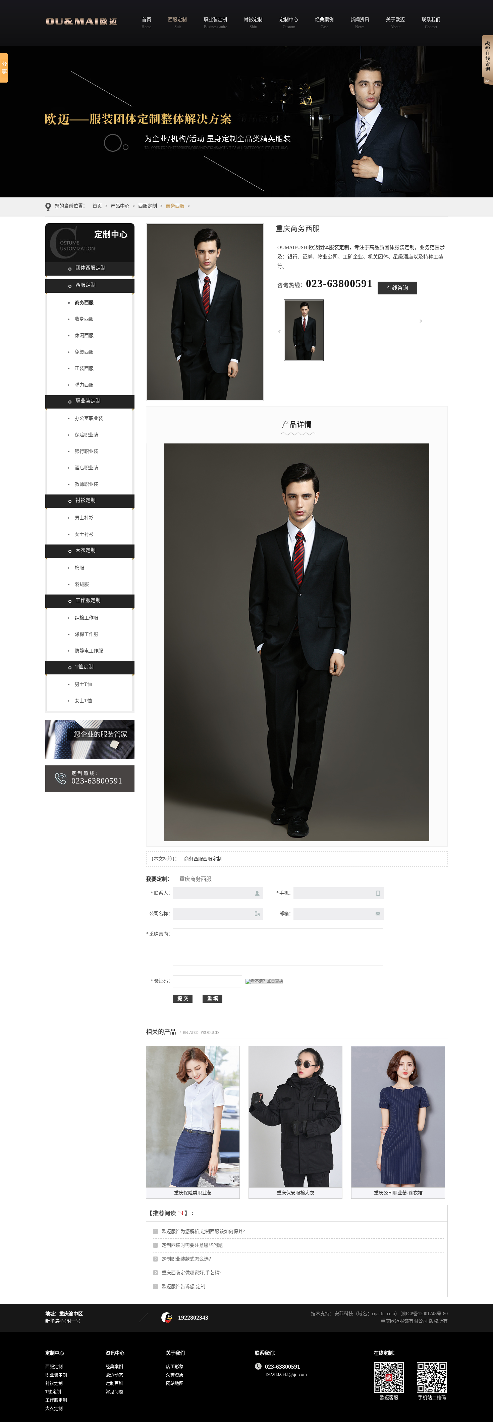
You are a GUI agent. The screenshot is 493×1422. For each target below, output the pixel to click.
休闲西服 (84, 335)
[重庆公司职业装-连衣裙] (398, 1116)
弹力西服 (84, 384)
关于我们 (175, 1353)
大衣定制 (85, 550)
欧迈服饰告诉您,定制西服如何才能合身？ (205, 1286)
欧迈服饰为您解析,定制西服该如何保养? (203, 1231)
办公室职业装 (89, 418)
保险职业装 (86, 434)
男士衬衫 (84, 517)
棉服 (79, 567)
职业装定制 (88, 401)
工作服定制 (88, 600)
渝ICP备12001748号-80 (424, 1313)
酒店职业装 (86, 467)
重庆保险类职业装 (193, 1192)
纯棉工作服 (86, 617)
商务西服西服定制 (203, 858)
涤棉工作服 (86, 634)
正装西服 (84, 368)
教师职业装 (86, 484)
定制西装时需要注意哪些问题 (192, 1245)
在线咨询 (397, 288)
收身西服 (84, 319)
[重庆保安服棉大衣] (295, 1116)
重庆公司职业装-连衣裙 (398, 1192)
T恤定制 (84, 666)
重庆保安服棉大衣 (295, 1192)
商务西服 (175, 205)
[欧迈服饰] (85, 21)
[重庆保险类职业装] (192, 1116)
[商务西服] (246, 121)
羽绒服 (82, 584)
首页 (97, 205)
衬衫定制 (85, 500)
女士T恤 (83, 700)
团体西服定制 (90, 268)
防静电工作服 (89, 650)
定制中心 (54, 1353)
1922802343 (193, 1317)
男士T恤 (83, 684)
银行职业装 (86, 451)
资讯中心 (115, 1353)
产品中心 (120, 205)
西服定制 (147, 205)
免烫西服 (84, 351)
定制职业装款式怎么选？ (187, 1259)
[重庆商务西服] (304, 359)
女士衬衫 (84, 534)
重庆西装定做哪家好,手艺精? (191, 1272)
